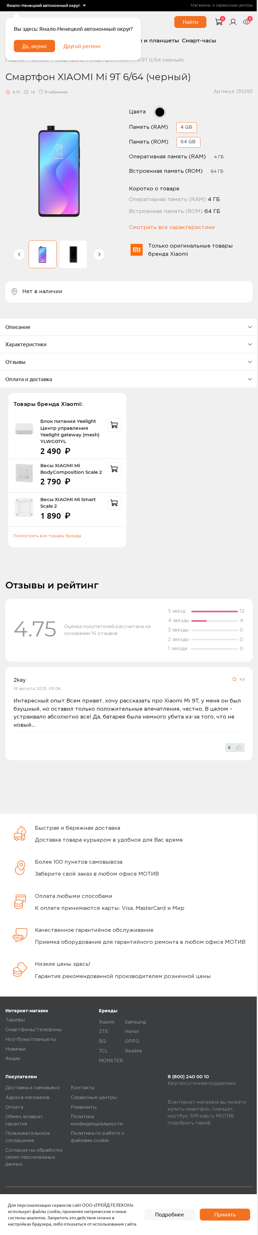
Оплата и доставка (28, 379)
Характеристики (26, 344)
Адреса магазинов (27, 1098)
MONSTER (111, 1061)
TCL (103, 1051)
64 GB (188, 142)
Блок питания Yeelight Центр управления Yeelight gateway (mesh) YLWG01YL (69, 431)
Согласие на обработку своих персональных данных (34, 1157)
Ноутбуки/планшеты (30, 1039)
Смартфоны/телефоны (33, 1030)
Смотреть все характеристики (172, 227)
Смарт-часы (199, 40)
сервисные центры (234, 5)
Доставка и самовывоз (32, 1088)
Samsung (135, 1022)
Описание (18, 327)
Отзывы (15, 362)
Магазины (200, 5)
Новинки (15, 1049)
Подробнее (169, 1214)
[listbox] (46, 5)
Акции (12, 1059)
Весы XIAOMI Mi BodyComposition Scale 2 (71, 469)
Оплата (14, 1107)
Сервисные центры (94, 1098)
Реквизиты (84, 1107)
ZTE (103, 1032)
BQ (102, 1041)
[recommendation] (114, 425)
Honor (132, 1032)
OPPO (132, 1041)
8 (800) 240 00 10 (188, 1076)
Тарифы (15, 1020)
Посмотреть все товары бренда (47, 536)
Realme (133, 1051)
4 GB (186, 127)
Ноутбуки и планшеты (147, 40)
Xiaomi (106, 1022)
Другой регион (81, 46)
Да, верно (34, 46)
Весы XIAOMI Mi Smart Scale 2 (68, 503)
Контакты (83, 1088)
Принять (225, 1214)
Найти (190, 22)
